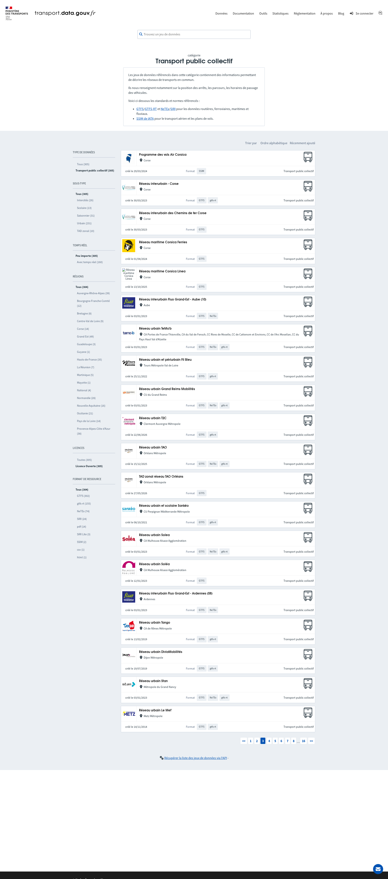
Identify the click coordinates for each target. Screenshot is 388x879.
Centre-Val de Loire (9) (90, 321)
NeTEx (165, 109)
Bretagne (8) (84, 313)
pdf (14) (81, 526)
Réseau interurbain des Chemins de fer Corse (173, 213)
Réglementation (304, 13)
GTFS (140, 109)
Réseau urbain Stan (153, 681)
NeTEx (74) (83, 511)
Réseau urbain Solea (154, 535)
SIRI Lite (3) (83, 534)
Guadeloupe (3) (86, 344)
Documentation (243, 13)
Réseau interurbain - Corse (159, 183)
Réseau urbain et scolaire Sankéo (164, 505)
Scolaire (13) (84, 208)
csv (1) (80, 549)
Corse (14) (83, 329)
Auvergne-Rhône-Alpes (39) (93, 293)
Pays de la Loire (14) (89, 421)
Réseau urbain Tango (154, 622)
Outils (263, 13)
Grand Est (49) (85, 336)
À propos (327, 13)
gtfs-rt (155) (84, 503)
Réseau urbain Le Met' (155, 710)
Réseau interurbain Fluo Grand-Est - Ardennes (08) (175, 593)
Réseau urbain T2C (153, 418)
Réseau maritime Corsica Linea (162, 271)
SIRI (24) (82, 519)
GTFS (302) (83, 496)
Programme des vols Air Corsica (163, 154)
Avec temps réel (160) (90, 262)
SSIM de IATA (145, 118)
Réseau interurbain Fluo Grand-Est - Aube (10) (172, 299)
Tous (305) (83, 164)
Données (221, 13)
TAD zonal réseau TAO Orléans (161, 476)
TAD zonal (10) (85, 231)
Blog (341, 13)
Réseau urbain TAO (153, 447)
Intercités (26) (85, 200)
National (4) (84, 390)
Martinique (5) (85, 375)
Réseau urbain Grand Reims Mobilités (167, 389)
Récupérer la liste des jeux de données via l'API (195, 758)
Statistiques (280, 13)
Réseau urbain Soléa (154, 564)
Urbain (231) (84, 223)
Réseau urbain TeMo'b (155, 328)
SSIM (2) (81, 542)
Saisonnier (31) (86, 215)
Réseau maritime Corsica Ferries (163, 242)
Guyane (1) (83, 352)
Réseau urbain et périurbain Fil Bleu (165, 359)
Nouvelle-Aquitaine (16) (91, 405)
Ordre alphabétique (273, 143)
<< (243, 741)
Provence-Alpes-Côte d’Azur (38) (93, 431)
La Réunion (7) (85, 367)
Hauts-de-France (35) (89, 359)
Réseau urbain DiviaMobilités (160, 652)
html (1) (81, 557)
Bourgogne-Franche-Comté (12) (93, 303)
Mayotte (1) (84, 382)
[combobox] (194, 34)
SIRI (173, 109)
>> (311, 741)
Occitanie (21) (85, 413)
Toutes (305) (84, 460)
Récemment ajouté (302, 143)
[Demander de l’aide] (378, 869)
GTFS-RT (151, 109)
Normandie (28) (86, 398)
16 (303, 741)
